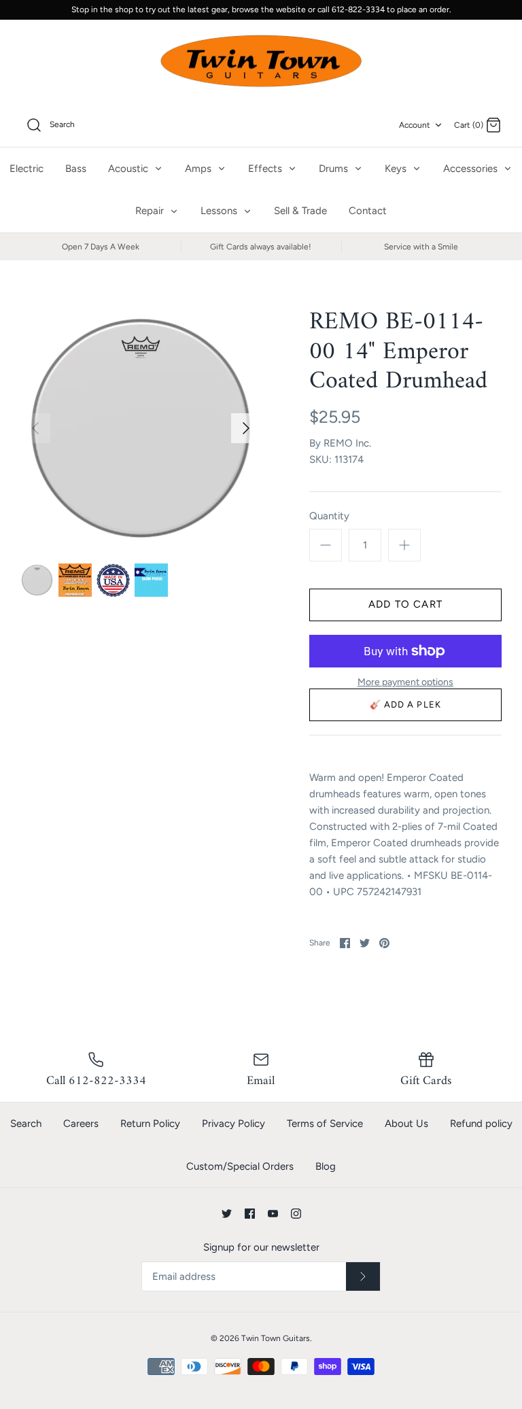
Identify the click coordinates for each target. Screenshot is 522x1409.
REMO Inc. (347, 443)
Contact (368, 211)
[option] (140, 428)
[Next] (246, 428)
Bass (75, 168)
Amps (199, 168)
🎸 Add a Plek (405, 704)
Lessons (220, 211)
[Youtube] (273, 1213)
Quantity (329, 516)
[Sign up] (363, 1276)
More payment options (405, 682)
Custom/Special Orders (240, 1166)
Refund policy (481, 1123)
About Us (406, 1123)
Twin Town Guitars (275, 1338)
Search (25, 1123)
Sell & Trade (300, 211)
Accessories (471, 168)
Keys (397, 168)
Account (414, 125)
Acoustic (129, 168)
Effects (266, 168)
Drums (335, 168)
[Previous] (35, 428)
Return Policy (150, 1123)
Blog (325, 1166)
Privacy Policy (233, 1123)
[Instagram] (296, 1213)
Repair (151, 211)
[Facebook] (250, 1213)
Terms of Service (325, 1123)
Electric (27, 168)
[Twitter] (227, 1213)
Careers (81, 1123)
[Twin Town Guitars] (261, 61)
